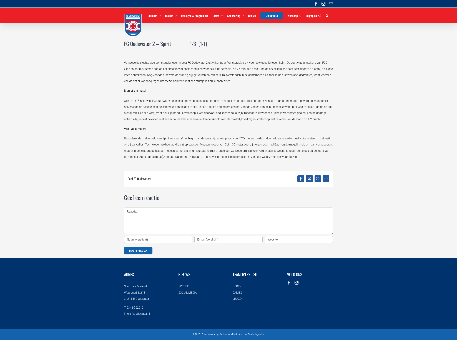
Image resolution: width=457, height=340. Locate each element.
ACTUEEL (184, 286)
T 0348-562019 (134, 307)
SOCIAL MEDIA (187, 292)
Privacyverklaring (210, 334)
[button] (327, 15)
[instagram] (296, 283)
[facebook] (289, 283)
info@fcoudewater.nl (137, 313)
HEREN (237, 286)
